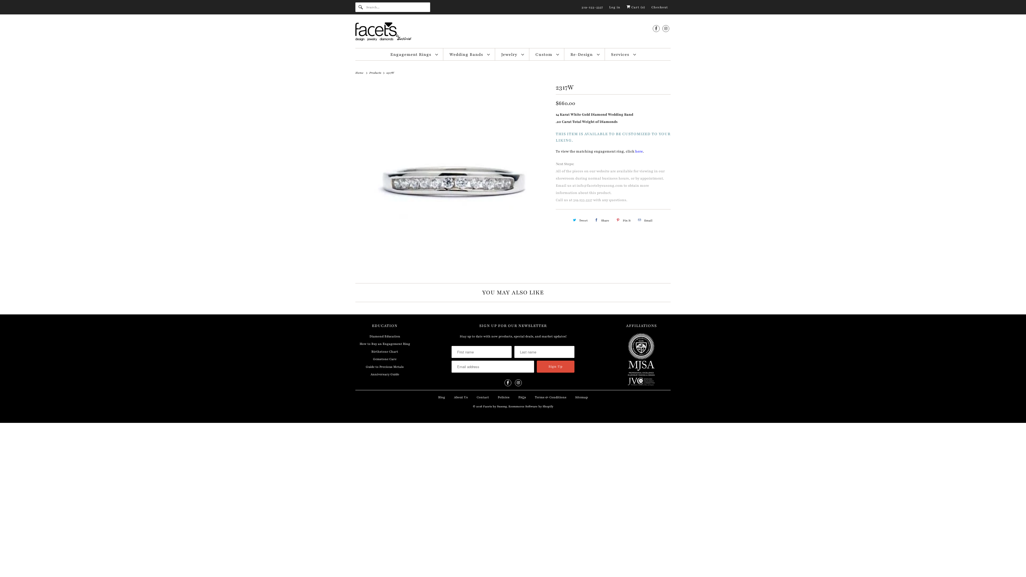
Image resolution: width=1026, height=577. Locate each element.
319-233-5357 (592, 7)
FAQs (522, 397)
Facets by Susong (495, 406)
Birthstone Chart (384, 351)
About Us (461, 397)
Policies (504, 397)
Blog (441, 397)
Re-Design (582, 54)
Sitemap (581, 397)
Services (621, 54)
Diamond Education (385, 336)
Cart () (637, 7)
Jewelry (510, 54)
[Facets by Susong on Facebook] (656, 28)
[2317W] (453, 179)
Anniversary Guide (385, 374)
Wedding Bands (466, 54)
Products (375, 73)
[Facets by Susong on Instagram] (665, 28)
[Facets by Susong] (513, 32)
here (639, 151)
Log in (614, 7)
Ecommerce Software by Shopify (530, 406)
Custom (544, 54)
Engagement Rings (411, 54)
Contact (483, 397)
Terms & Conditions (550, 397)
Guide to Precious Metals (385, 367)
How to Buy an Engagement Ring (385, 344)
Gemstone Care (385, 359)
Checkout (659, 7)
